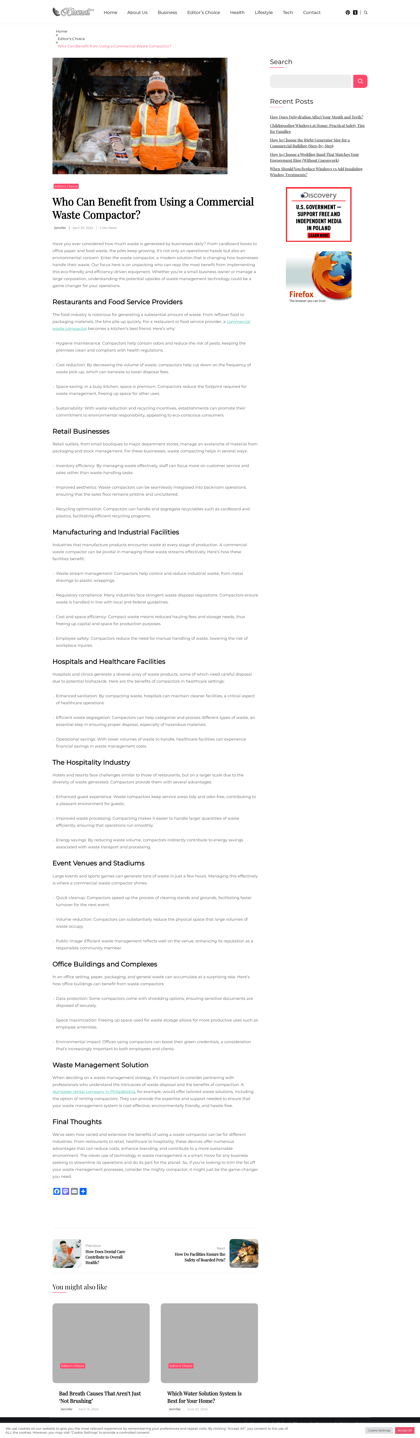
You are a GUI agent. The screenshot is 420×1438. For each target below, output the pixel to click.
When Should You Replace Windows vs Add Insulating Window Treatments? (316, 171)
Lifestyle (264, 12)
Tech (288, 12)
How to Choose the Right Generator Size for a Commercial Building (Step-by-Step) (310, 142)
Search (281, 62)
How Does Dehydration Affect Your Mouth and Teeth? (316, 117)
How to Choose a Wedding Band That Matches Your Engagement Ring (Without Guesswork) (314, 157)
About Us (137, 12)
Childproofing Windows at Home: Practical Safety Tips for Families (317, 128)
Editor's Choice (66, 186)
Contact (312, 12)
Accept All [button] (405, 1430)
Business (167, 12)
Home (110, 12)
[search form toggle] (366, 12)
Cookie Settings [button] (379, 1430)
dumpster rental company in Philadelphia (93, 1091)
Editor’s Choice (203, 12)
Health (237, 12)
